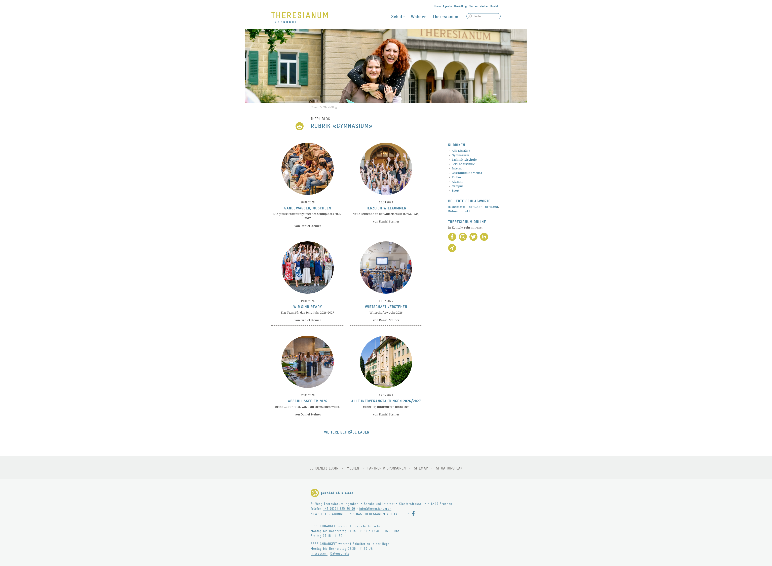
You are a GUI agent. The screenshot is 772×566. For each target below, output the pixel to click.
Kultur (456, 177)
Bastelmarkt (456, 206)
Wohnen (419, 16)
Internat (458, 168)
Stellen (473, 6)
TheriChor (474, 206)
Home (437, 6)
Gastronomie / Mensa (467, 172)
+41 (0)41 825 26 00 (339, 509)
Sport (455, 190)
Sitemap (421, 468)
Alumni (457, 181)
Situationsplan (449, 468)
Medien (483, 6)
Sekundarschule (463, 164)
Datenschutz (339, 553)
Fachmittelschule (464, 159)
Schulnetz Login (323, 468)
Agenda (447, 6)
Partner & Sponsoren (386, 468)
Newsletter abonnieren (331, 514)
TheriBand (490, 206)
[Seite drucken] (300, 126)
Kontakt (495, 6)
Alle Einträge (461, 150)
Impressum (319, 553)
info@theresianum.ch (375, 509)
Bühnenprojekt (459, 211)
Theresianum (445, 16)
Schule (398, 16)
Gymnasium (460, 155)
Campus (457, 186)
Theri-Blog (460, 6)
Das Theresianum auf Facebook (383, 514)
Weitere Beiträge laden (347, 432)
